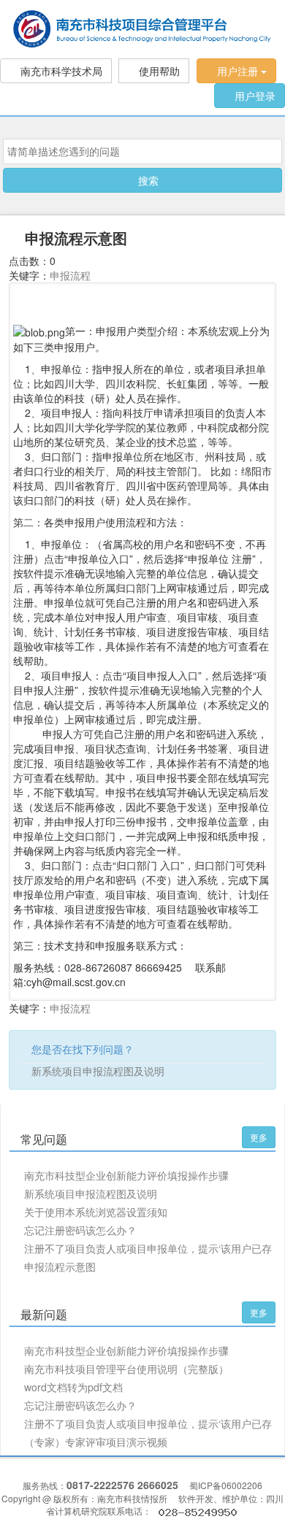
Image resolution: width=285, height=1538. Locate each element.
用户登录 (254, 95)
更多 (258, 1137)
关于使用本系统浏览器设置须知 (95, 1211)
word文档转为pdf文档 (73, 1387)
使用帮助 (158, 71)
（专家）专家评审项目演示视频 (95, 1441)
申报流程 (70, 275)
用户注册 (237, 71)
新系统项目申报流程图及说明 (97, 1071)
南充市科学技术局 (60, 71)
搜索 (147, 180)
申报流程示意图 (60, 1266)
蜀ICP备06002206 (225, 1485)
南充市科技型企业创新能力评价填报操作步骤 (126, 1175)
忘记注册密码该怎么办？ (80, 1230)
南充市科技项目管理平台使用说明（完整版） (126, 1368)
